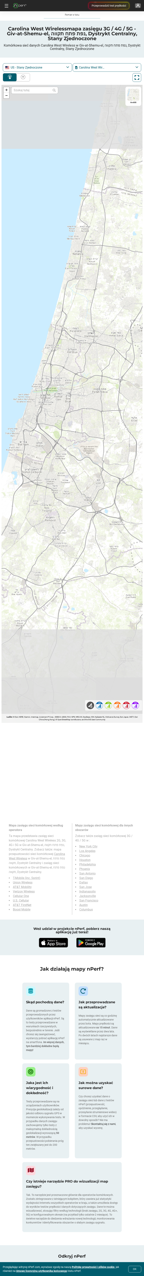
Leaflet (9, 717)
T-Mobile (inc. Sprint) (26, 878)
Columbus (86, 909)
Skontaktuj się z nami (103, 1123)
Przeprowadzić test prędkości (109, 5)
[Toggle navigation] (6, 5)
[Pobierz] (53, 943)
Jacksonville (87, 896)
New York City (88, 846)
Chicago (84, 855)
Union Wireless (22, 882)
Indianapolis (87, 891)
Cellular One (21, 896)
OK (134, 1269)
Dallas (83, 882)
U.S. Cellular (21, 900)
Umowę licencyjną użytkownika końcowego (41, 1270)
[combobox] (37, 67)
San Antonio (87, 873)
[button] (6, 90)
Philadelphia (87, 864)
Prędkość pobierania (22, 77)
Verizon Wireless (24, 891)
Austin (83, 905)
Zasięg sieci (10, 77)
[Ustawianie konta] (138, 5)
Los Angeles (87, 851)
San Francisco (88, 900)
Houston (85, 860)
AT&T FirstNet (22, 905)
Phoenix (84, 869)
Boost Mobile (21, 909)
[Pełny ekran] (137, 77)
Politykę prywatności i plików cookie (93, 1266)
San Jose (85, 887)
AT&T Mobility (22, 887)
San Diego (86, 878)
